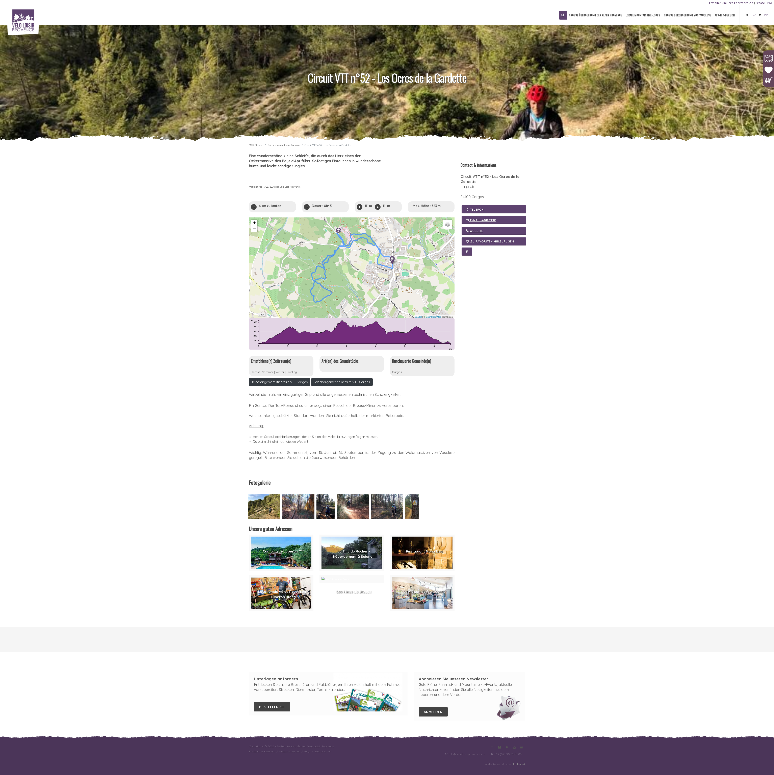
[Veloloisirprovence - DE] (563, 15)
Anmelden (433, 712)
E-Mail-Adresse (482, 220)
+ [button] (254, 222)
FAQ (307, 751)
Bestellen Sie (272, 707)
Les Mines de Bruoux (353, 591)
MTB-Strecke (256, 144)
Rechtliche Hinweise (262, 751)
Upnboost (518, 764)
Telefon (476, 209)
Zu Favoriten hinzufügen (492, 241)
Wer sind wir (322, 751)
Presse (760, 3)
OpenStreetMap (433, 316)
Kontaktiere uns (289, 751)
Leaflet (418, 316)
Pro (769, 3)
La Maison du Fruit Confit (424, 591)
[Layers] (447, 224)
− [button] (254, 228)
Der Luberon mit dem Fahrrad (283, 144)
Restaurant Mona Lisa (424, 551)
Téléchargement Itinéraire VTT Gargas (280, 382)
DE (766, 15)
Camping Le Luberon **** (283, 551)
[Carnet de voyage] (754, 15)
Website (476, 231)
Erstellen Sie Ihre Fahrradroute (731, 3)
